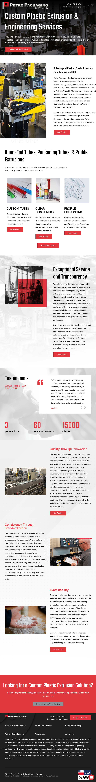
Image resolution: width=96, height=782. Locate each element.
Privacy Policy (10, 774)
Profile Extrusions (43, 725)
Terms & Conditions (25, 774)
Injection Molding (73, 725)
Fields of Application (14, 734)
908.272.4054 (74, 4)
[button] (91, 777)
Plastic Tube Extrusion (15, 725)
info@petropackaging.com (74, 7)
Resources (40, 734)
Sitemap (39, 774)
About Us (69, 734)
